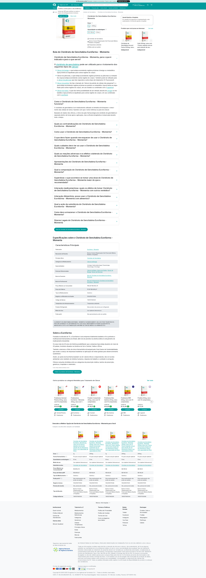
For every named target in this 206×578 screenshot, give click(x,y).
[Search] (126, 4)
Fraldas (142, 515)
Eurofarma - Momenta (93, 249)
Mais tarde (73, 16)
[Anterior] (123, 40)
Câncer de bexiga (63, 70)
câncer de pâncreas (64, 80)
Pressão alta (95, 8)
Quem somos (57, 510)
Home (55, 12)
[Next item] (151, 401)
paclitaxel (65, 95)
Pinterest (125, 523)
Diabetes (87, 8)
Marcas (77, 535)
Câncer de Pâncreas (97, 272)
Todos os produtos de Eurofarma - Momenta (67, 371)
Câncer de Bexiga (92, 261)
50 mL (98, 32)
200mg (94, 26)
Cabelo (142, 523)
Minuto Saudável (58, 524)
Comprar (60, 409)
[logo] (54, 4)
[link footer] (82, 568)
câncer (75, 67)
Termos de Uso (102, 515)
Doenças (77, 532)
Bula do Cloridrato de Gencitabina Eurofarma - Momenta (71, 229)
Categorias (78, 517)
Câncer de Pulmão (102, 270)
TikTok (125, 525)
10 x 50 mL (91, 32)
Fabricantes (78, 537)
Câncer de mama (62, 90)
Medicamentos (79, 510)
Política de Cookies (104, 513)
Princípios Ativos (80, 527)
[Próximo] (151, 40)
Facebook (126, 515)
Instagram (126, 517)
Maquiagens (143, 517)
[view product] (129, 36)
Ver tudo (150, 28)
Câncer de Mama (91, 270)
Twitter (125, 512)
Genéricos (123, 8)
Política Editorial (58, 513)
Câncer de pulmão (63, 83)
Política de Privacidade (105, 510)
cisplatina (110, 87)
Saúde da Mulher (113, 8)
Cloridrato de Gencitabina (89, 12)
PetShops (143, 520)
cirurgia (109, 90)
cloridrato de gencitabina (67, 64)
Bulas (76, 530)
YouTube (125, 520)
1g (88, 26)
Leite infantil (103, 8)
